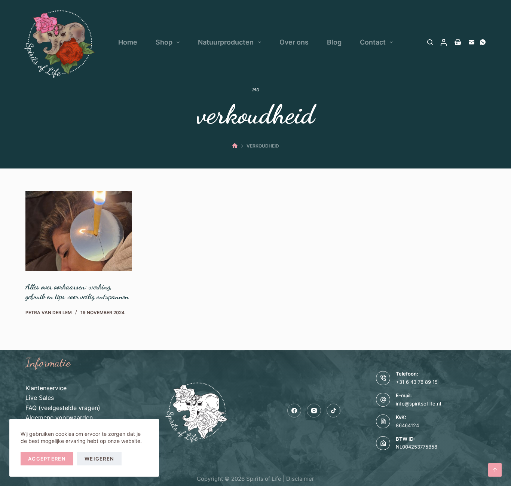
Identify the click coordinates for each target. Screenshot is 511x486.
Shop (164, 42)
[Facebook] (294, 411)
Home (127, 42)
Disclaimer (300, 478)
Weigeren (99, 459)
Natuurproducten (226, 42)
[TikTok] (334, 411)
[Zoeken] (430, 42)
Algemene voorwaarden (59, 417)
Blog (334, 42)
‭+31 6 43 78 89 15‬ (417, 382)
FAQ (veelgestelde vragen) (62, 407)
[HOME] (235, 146)
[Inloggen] (443, 42)
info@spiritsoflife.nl (418, 404)
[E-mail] (471, 42)
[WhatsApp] (483, 42)
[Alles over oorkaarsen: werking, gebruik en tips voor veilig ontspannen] (78, 231)
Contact (373, 42)
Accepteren (47, 459)
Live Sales (39, 397)
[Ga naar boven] (495, 470)
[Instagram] (314, 411)
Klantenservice (46, 388)
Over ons (294, 42)
